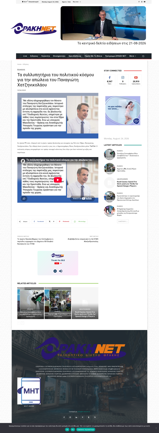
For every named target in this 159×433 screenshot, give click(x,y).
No (73, 429)
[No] (156, 428)
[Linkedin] (76, 417)
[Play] (55, 271)
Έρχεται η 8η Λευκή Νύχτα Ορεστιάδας (57, 315)
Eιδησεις (26, 64)
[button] (143, 56)
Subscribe (136, 76)
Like (109, 76)
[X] (95, 417)
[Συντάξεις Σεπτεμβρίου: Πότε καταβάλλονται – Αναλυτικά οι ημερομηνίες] (30, 303)
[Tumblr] (88, 417)
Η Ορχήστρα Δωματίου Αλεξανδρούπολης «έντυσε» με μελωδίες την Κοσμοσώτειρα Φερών (128, 212)
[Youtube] (144, 1)
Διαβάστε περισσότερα (85, 429)
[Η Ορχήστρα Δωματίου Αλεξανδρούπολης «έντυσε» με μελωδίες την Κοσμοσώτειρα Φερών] (109, 211)
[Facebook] (139, 1)
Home (19, 64)
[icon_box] (77, 2)
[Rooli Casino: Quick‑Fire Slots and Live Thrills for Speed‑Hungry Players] (85, 303)
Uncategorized (84, 309)
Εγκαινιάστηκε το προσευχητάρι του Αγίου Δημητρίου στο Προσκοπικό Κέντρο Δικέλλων (128, 198)
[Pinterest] (82, 417)
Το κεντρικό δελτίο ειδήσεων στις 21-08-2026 (111, 43)
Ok (67, 429)
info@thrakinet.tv (84, 412)
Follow (123, 76)
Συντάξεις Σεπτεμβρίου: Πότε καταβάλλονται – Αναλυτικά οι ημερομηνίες (31, 314)
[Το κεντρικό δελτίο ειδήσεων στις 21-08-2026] (103, 23)
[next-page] (22, 322)
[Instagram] (141, 1)
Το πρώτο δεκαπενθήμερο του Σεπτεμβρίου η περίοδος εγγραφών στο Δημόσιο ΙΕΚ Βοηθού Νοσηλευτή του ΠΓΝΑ (35, 241)
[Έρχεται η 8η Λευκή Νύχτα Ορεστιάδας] (58, 303)
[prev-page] (18, 322)
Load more (122, 221)
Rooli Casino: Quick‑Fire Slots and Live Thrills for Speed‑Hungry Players (85, 314)
